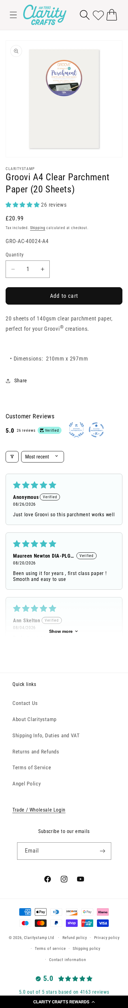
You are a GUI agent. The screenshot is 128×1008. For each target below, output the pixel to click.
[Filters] (12, 457)
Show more (61, 631)
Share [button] (20, 380)
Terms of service (50, 948)
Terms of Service (31, 767)
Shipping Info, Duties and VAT (46, 735)
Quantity (15, 255)
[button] (64, 1002)
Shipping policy (86, 948)
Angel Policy (26, 783)
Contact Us (25, 703)
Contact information (67, 959)
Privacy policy (107, 937)
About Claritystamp (34, 719)
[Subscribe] (102, 851)
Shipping (37, 228)
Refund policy (74, 937)
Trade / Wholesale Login (39, 810)
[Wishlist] (98, 14)
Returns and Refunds (35, 751)
